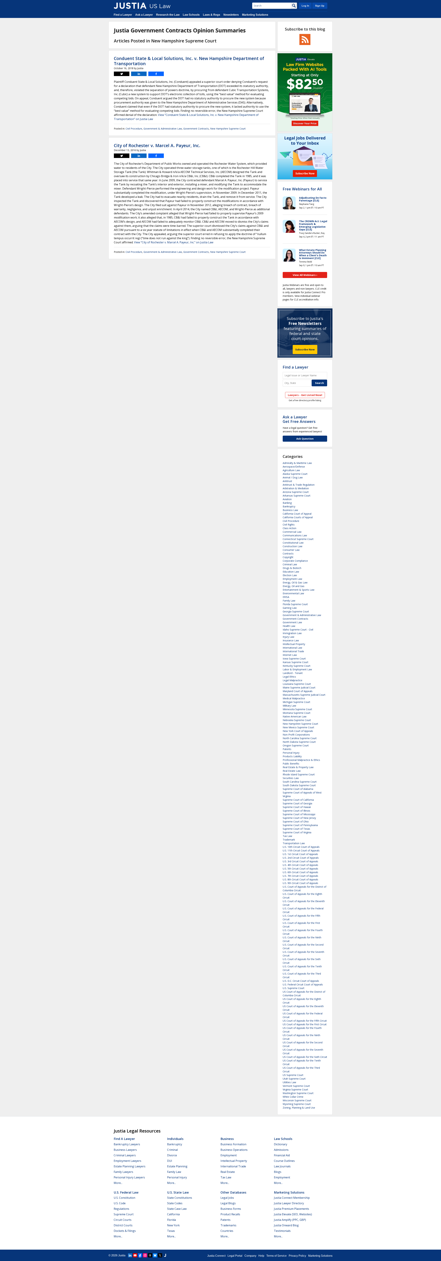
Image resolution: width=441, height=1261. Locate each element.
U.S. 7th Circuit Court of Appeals (300, 875)
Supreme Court (124, 1214)
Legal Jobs (227, 1198)
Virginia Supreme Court (295, 1089)
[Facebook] (140, 1255)
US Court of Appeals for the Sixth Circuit (305, 1057)
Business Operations (234, 1150)
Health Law (289, 626)
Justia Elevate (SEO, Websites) (293, 1214)
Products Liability (292, 756)
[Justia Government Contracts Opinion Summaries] (130, 6)
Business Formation (233, 1144)
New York (173, 1225)
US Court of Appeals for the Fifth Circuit (305, 1020)
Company (250, 1255)
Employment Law (292, 578)
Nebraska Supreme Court (297, 720)
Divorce (172, 1155)
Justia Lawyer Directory (289, 1203)
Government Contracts (196, 128)
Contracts (288, 553)
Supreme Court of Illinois (296, 810)
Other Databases (233, 1192)
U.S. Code (120, 1203)
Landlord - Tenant (293, 673)
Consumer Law (291, 550)
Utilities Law (289, 1082)
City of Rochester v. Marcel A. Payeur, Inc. (157, 145)
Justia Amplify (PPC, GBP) (290, 1220)
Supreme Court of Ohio (296, 821)
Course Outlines (284, 1161)
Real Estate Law (292, 770)
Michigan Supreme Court (296, 702)
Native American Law (294, 716)
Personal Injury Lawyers (129, 1177)
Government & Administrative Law (162, 128)
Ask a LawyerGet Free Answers (299, 419)
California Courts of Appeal (298, 517)
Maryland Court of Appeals (297, 691)
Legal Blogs (228, 1203)
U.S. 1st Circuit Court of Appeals (300, 854)
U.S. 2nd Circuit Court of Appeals (301, 857)
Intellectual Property (294, 644)
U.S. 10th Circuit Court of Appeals (301, 846)
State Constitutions (179, 1198)
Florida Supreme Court (295, 604)
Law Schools (191, 14)
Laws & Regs (211, 14)
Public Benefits (291, 763)
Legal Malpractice (292, 680)
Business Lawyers (125, 1150)
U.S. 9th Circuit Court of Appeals (300, 883)
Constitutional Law (293, 542)
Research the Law (168, 14)
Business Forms (230, 1209)
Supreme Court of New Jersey (299, 818)
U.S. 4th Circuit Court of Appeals (300, 865)
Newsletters (231, 14)
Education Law (291, 571)
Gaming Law (290, 607)
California (173, 1214)
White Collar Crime (293, 1096)
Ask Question (305, 438)
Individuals (175, 1139)
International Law (292, 647)
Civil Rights (289, 524)
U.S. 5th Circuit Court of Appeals (300, 868)
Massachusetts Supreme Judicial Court (304, 694)
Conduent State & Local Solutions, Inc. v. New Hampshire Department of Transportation (189, 60)
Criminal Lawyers (125, 1155)
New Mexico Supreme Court (298, 727)
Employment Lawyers (127, 1161)
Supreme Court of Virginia (297, 832)
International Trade (293, 651)
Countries (226, 1231)
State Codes (174, 1203)
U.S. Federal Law (126, 1192)
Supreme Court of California (298, 799)
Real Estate (227, 1172)
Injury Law (288, 636)
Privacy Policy (297, 1255)
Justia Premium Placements (291, 1209)
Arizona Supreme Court (296, 492)
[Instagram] (145, 1255)
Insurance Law (291, 640)
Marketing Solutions (255, 14)
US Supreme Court (293, 1075)
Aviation (287, 499)
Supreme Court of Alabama (298, 789)
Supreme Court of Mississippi (299, 814)
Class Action (289, 528)
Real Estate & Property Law (298, 767)
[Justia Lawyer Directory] (165, 1255)
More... (118, 1183)
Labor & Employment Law (297, 669)
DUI (169, 1161)
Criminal (172, 1150)
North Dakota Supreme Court (299, 741)
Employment (228, 1155)
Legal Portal (235, 1255)
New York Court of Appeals (298, 731)
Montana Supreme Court (296, 712)
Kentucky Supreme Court (296, 665)
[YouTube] (135, 1255)
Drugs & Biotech (292, 568)
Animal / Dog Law (293, 477)
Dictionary (280, 1144)
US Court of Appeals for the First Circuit (305, 1024)
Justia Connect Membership (292, 1198)
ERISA (286, 597)
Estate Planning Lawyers (129, 1166)
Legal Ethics (289, 676)
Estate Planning (177, 1166)
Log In (305, 5)
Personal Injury (291, 752)
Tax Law (287, 836)
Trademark (289, 839)
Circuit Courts (122, 1220)
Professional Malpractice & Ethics (301, 760)
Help (261, 1255)
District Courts (123, 1225)
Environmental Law (293, 593)
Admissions (281, 1150)
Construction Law (292, 546)
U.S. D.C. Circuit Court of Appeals (301, 980)
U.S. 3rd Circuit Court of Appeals (300, 861)
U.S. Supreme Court (293, 988)
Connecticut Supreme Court (298, 539)
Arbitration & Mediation (296, 488)
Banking (287, 502)
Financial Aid (282, 1155)
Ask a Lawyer (144, 14)
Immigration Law (292, 633)
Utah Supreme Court (294, 1078)
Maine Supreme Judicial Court (299, 687)
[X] (160, 1255)
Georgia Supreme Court (296, 611)
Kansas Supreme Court (295, 662)
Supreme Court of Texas (296, 828)
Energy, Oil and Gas (293, 586)
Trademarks (228, 1225)
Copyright (288, 557)
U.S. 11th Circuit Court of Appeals (301, 850)
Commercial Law (292, 531)
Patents (287, 749)
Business (227, 1139)
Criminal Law (290, 564)
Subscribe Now (305, 349)
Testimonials (282, 1231)
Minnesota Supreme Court (297, 709)
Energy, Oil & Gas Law (295, 582)
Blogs (277, 1172)
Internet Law (290, 655)
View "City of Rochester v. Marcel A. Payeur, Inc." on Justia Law (173, 242)
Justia (121, 1255)
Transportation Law (294, 843)
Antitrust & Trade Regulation (299, 484)
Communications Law (295, 535)
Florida (171, 1220)
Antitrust (287, 481)
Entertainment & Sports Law (298, 589)
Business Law (290, 510)
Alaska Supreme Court (295, 473)
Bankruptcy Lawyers (127, 1144)
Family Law (289, 600)
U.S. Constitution (124, 1198)
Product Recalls (230, 1214)
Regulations (121, 1209)
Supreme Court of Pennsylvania (300, 825)
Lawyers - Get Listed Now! (305, 395)
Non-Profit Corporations (296, 734)
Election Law (290, 575)
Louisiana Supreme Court (297, 684)
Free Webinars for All (302, 189)
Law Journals (282, 1166)
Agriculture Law (291, 470)
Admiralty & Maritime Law (297, 463)
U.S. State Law (178, 1192)
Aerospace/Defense (294, 466)
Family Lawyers (123, 1172)
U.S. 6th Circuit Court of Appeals (300, 872)
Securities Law (291, 778)
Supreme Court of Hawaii (297, 807)
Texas (171, 1231)
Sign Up (319, 5)
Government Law (292, 622)
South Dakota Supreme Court (299, 785)
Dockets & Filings (125, 1231)
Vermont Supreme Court (296, 1086)
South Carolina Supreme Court (300, 781)
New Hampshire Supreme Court (228, 128)
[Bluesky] (155, 1255)
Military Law (289, 705)
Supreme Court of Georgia (297, 803)
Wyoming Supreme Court (297, 1104)
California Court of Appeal (297, 513)
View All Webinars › (305, 275)
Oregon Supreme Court (296, 745)
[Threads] (150, 1255)
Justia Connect (216, 1255)
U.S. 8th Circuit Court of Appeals (300, 879)
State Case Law (177, 1209)
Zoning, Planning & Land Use (299, 1107)
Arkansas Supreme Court (296, 495)
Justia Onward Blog (286, 1225)
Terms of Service (276, 1255)
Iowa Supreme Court (294, 658)
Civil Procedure (134, 128)
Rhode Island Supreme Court (299, 774)
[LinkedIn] (130, 1255)
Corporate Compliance (295, 560)
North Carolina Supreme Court (300, 738)
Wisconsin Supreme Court (297, 1100)
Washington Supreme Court (298, 1093)
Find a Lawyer (123, 14)
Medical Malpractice (294, 698)
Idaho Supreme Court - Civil (298, 629)
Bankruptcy (289, 506)
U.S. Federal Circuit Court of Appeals (303, 984)
